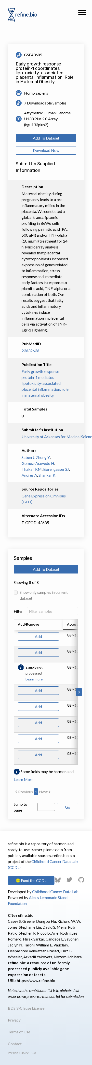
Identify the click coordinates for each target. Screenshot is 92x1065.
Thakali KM (32, 469)
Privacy (14, 1020)
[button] (82, 14)
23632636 (30, 350)
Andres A (29, 475)
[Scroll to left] (13, 692)
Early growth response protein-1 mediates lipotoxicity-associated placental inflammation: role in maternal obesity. (45, 383)
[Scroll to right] (79, 692)
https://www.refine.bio (36, 980)
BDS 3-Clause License (26, 1008)
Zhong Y (43, 457)
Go (67, 807)
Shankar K (47, 475)
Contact (15, 1043)
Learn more (34, 679)
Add (38, 636)
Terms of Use (19, 1031)
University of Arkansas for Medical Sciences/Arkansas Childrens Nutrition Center (46, 436)
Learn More (23, 779)
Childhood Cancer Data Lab (55, 891)
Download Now (46, 150)
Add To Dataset (46, 138)
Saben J (28, 457)
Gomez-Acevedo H (38, 463)
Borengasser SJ (56, 469)
